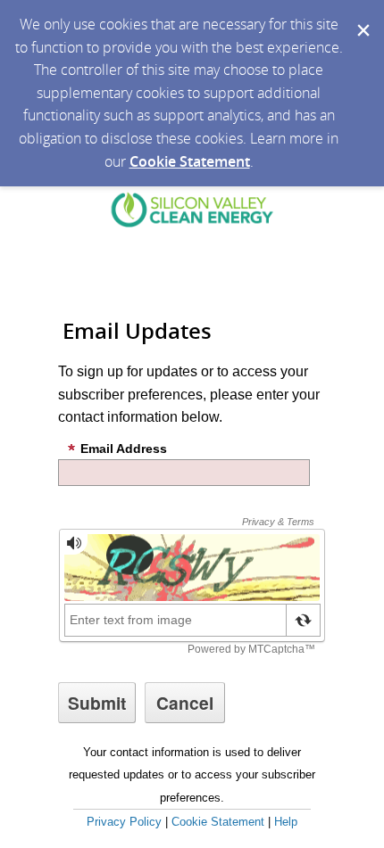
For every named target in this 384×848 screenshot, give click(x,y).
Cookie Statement (189, 161)
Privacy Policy (124, 821)
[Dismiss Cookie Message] (361, 17)
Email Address (123, 448)
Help (285, 821)
